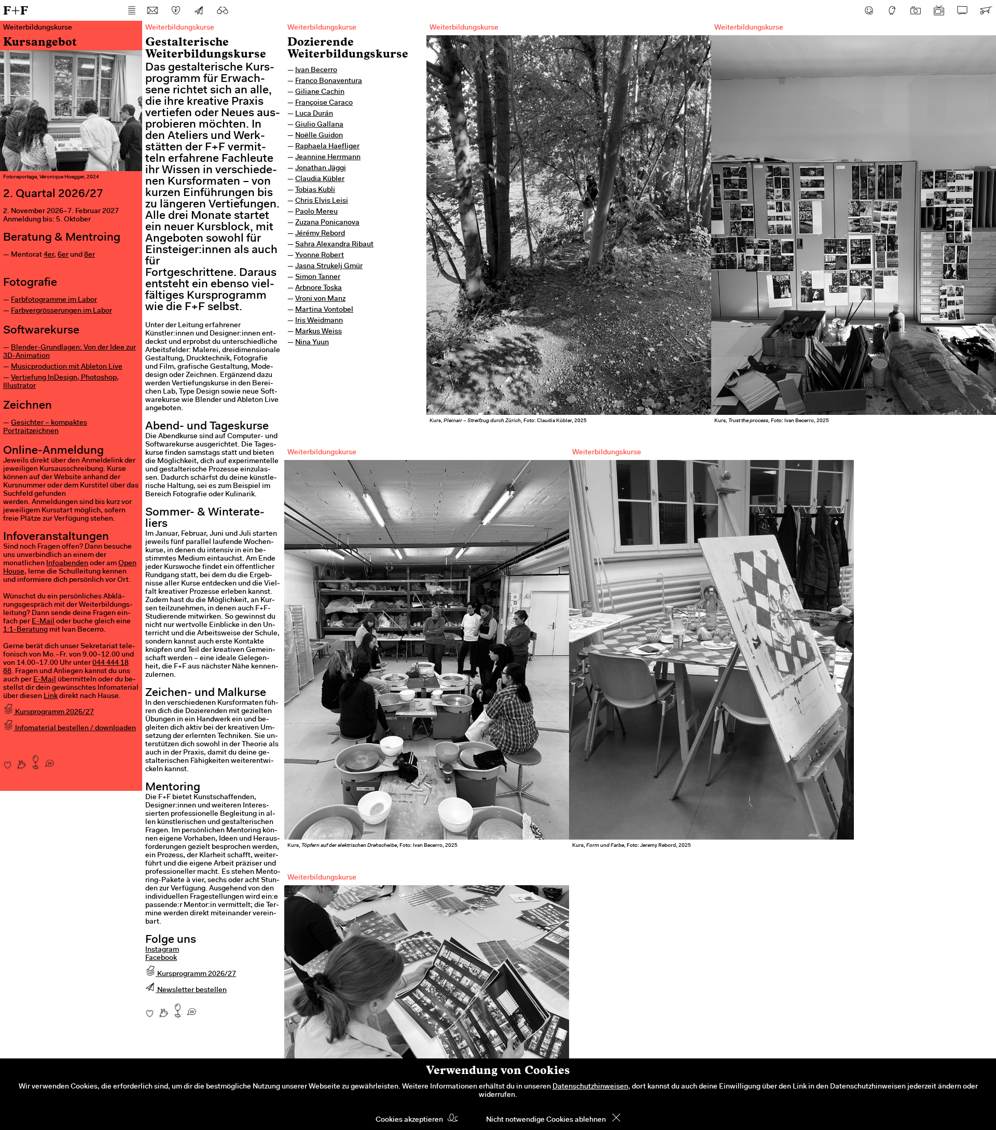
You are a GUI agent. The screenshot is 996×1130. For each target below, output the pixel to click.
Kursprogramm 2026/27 (53, 712)
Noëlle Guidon (319, 135)
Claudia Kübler (319, 179)
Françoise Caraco (324, 103)
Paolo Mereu (316, 212)
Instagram (162, 950)
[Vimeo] (962, 10)
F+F (15, 10)
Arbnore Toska (318, 288)
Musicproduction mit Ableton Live (66, 367)
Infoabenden (67, 563)
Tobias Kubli (315, 190)
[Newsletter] (199, 10)
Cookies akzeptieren (409, 1120)
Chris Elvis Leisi (321, 201)
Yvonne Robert (319, 255)
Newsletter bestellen (191, 990)
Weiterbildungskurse (321, 28)
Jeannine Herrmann (328, 157)
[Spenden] (175, 10)
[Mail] (152, 10)
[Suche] (222, 10)
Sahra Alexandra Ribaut (334, 244)
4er (49, 255)
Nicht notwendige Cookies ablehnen (546, 1120)
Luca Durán (314, 114)
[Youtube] (939, 10)
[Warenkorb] (985, 10)
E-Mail (43, 621)
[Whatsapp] (49, 759)
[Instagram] (915, 10)
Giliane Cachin (319, 92)
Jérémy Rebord (320, 234)
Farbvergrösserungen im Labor (61, 311)
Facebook (161, 958)
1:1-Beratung (25, 630)
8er (89, 255)
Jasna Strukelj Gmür (329, 266)
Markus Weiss (318, 332)
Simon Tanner (317, 277)
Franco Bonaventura (328, 81)
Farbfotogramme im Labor (54, 300)
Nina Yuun (312, 342)
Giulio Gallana (319, 125)
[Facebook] (869, 10)
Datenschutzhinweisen (590, 1087)
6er (63, 255)
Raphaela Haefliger (327, 146)
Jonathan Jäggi (320, 168)
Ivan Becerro (316, 70)
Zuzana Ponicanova (327, 223)
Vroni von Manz (320, 299)
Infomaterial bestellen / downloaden (74, 728)
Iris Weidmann (319, 321)
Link (51, 696)
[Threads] (892, 10)
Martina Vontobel (324, 310)
